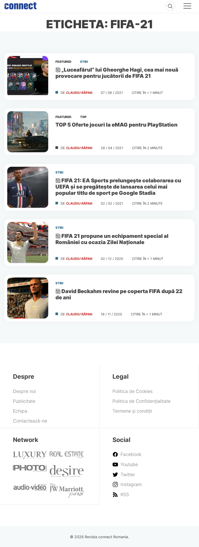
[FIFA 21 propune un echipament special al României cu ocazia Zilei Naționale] (27, 242)
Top (83, 117)
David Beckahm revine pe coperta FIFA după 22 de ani (118, 294)
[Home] (20, 4)
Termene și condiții (132, 411)
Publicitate (24, 401)
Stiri (84, 62)
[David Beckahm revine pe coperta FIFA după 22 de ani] (27, 298)
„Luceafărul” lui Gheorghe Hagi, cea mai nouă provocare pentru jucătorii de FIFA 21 (116, 72)
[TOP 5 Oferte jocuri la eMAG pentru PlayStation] (27, 132)
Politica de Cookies (132, 391)
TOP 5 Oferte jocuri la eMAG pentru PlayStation (116, 124)
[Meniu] (187, 6)
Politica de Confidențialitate (141, 401)
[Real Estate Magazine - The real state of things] (67, 456)
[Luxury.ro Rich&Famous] (30, 457)
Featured (63, 62)
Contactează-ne (30, 421)
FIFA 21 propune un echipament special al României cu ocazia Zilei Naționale (111, 239)
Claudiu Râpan (79, 93)
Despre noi (24, 391)
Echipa (20, 411)
